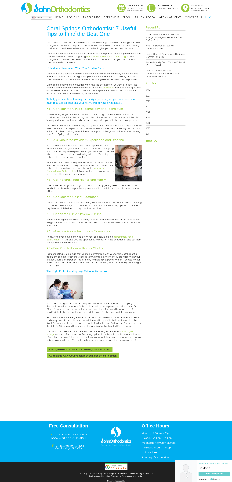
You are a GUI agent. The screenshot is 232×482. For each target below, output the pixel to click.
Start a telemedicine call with (214, 463)
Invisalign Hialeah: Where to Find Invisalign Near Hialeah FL (79, 349)
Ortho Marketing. (103, 476)
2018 (148, 122)
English (38, 17)
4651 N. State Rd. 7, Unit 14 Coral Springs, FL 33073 (69, 447)
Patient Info (92, 17)
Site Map (83, 474)
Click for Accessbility (116, 481)
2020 (148, 112)
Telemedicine (203, 479)
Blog (126, 17)
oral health (108, 87)
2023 (148, 95)
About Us (73, 17)
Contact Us (193, 17)
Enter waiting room (214, 474)
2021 (148, 106)
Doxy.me (216, 479)
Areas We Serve (170, 17)
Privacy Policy (96, 474)
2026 (148, 90)
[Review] (116, 472)
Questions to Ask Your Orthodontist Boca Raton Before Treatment (83, 355)
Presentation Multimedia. (132, 476)
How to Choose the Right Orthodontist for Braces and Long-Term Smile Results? (163, 73)
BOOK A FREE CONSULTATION (68, 438)
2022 (148, 101)
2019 (148, 117)
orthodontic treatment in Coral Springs (106, 56)
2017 (148, 128)
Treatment (111, 17)
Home (59, 17)
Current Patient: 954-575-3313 (167, 8)
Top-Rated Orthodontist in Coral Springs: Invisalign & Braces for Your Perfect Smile (164, 37)
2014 (148, 133)
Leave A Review (145, 17)
